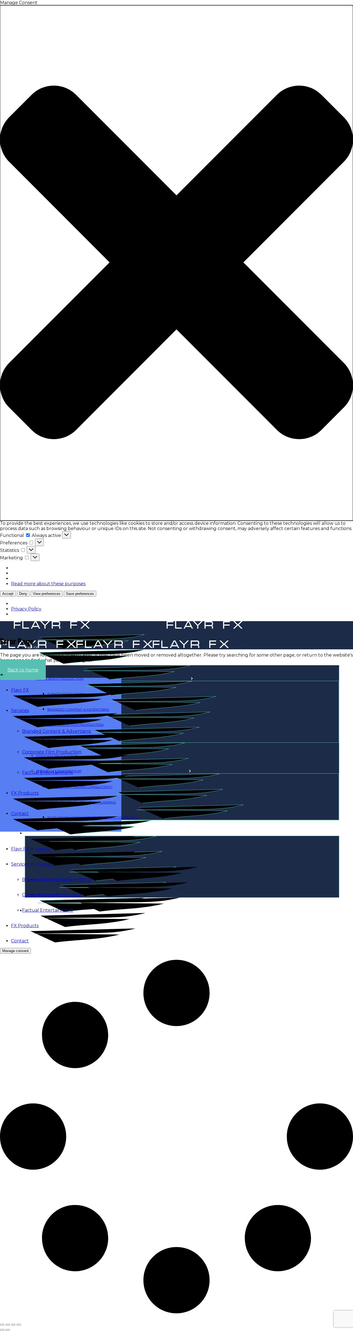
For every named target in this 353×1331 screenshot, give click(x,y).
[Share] (13, 1324)
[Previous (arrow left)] (2, 1330)
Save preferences (80, 594)
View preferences (46, 594)
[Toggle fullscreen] (8, 1324)
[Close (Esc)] (19, 1324)
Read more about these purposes (48, 583)
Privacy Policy (26, 609)
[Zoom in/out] (2, 1324)
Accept (8, 594)
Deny (23, 594)
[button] (176, 263)
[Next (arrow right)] (8, 1330)
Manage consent (15, 951)
